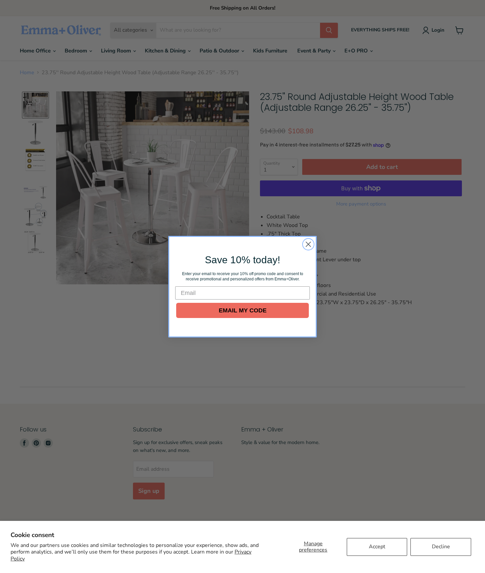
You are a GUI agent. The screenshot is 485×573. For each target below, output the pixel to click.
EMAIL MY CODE (243, 310)
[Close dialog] (308, 244)
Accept (377, 546)
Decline (441, 546)
